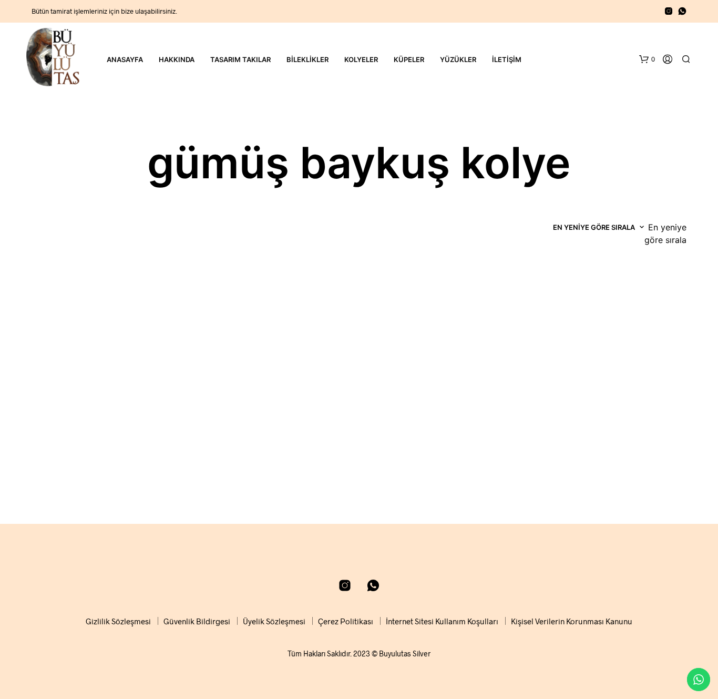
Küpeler (409, 59)
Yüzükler (458, 59)
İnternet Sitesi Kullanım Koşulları (442, 621)
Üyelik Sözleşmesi (274, 621)
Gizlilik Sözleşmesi (118, 621)
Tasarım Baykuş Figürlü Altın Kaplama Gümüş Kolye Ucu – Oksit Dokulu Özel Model (108, 465)
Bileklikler (307, 59)
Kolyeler (361, 59)
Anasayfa (125, 59)
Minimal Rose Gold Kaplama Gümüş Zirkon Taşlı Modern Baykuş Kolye (604, 465)
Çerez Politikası (345, 621)
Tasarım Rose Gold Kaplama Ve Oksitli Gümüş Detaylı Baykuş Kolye (267, 465)
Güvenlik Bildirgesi (196, 621)
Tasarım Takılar (240, 59)
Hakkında (176, 59)
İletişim (506, 59)
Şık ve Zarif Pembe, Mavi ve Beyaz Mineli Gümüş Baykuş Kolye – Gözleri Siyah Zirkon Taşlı (437, 465)
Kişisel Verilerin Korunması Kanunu (571, 621)
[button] (647, 59)
